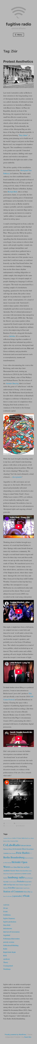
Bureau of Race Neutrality (9, 841)
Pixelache (20, 881)
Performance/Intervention (11, 939)
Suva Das (27, 891)
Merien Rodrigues (29, 878)
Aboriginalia (17, 477)
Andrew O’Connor (16, 838)
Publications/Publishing (10, 945)
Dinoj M (11, 849)
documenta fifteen (20, 849)
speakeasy (6, 959)
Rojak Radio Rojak (9, 952)
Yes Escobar (9, 896)
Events (5, 911)
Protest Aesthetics (18, 61)
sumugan (8, 823)
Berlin (23, 838)
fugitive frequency (9, 918)
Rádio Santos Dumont (18, 884)
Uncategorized (8, 966)
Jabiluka (12, 336)
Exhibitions (7, 915)
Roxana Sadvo (28, 881)
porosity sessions (8, 942)
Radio (5, 949)
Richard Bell (12, 191)
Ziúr (30, 693)
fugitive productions (9, 922)
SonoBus (11, 887)
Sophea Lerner (19, 888)
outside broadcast (13, 881)
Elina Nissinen (12, 853)
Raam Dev (27, 1037)
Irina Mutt (17, 867)
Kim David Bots (24, 870)
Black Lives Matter (29, 838)
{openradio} (17, 896)
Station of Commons (13, 891)
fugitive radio (18, 24)
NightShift (6, 935)
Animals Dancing (12, 383)
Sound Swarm (26, 888)
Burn (17, 841)
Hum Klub (6, 925)
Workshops (7, 969)
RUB (5, 955)
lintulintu (24, 873)
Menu (19, 35)
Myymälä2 (6, 881)
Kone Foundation (10, 873)
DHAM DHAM (26, 845)
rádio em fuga (7, 884)
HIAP (12, 867)
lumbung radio (16, 877)
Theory (5, 962)
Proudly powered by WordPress (15, 1034)
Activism (18, 823)
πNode (26, 895)
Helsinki (9, 862)
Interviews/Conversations (11, 932)
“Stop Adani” (23, 135)
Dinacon (5, 849)
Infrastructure (26, 823)
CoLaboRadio (11, 845)
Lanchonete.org (18, 873)
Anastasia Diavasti (7, 838)
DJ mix (5, 908)
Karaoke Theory (15, 871)
